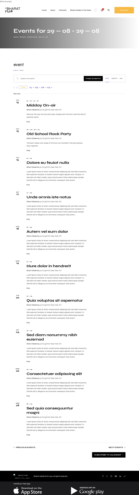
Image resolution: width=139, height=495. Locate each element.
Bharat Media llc (40, 476)
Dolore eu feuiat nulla (48, 162)
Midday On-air (41, 105)
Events (16, 70)
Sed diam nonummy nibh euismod (52, 337)
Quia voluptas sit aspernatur (55, 300)
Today (23, 87)
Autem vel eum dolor (47, 231)
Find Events (93, 78)
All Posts (23, 37)
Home (16, 37)
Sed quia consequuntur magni (50, 410)
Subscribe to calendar (107, 455)
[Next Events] (16, 87)
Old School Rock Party (49, 134)
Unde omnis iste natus (49, 197)
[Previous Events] (14, 87)
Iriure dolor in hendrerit (49, 266)
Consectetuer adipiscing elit (54, 373)
